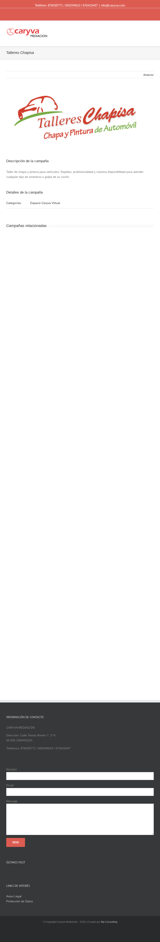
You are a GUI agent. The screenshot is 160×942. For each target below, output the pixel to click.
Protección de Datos (19, 901)
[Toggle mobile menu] (152, 28)
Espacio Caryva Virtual (45, 203)
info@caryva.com (113, 5)
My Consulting (109, 921)
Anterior (148, 74)
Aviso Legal (13, 896)
